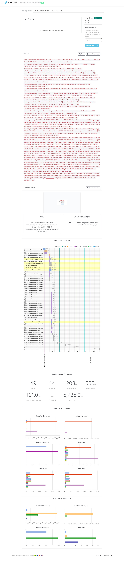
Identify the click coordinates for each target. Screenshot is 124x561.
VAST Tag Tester (57, 11)
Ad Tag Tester (26, 11)
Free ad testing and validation (31, 2)
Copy (82, 54)
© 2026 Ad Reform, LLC (104, 555)
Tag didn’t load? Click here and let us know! (51, 30)
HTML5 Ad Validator (42, 11)
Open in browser (93, 54)
